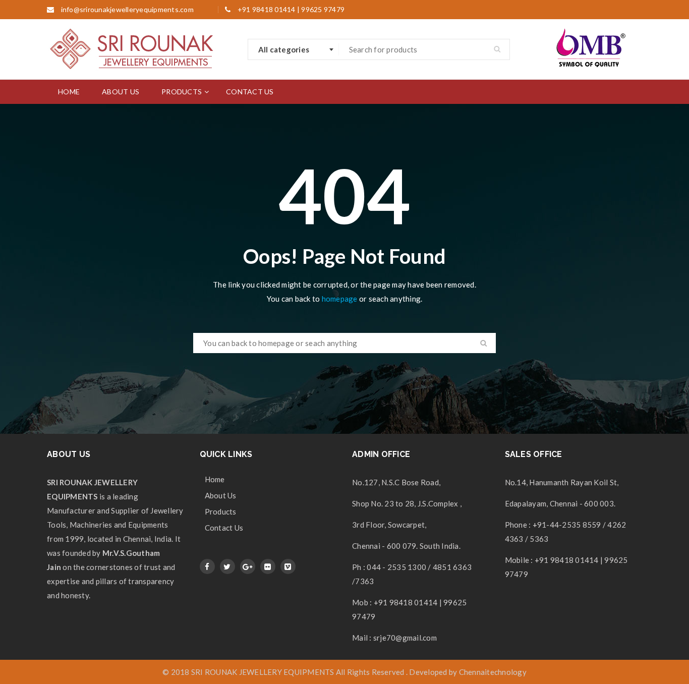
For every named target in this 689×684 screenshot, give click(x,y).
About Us (221, 495)
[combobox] (293, 49)
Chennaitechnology (493, 671)
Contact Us (224, 527)
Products (221, 511)
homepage (340, 298)
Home (215, 479)
